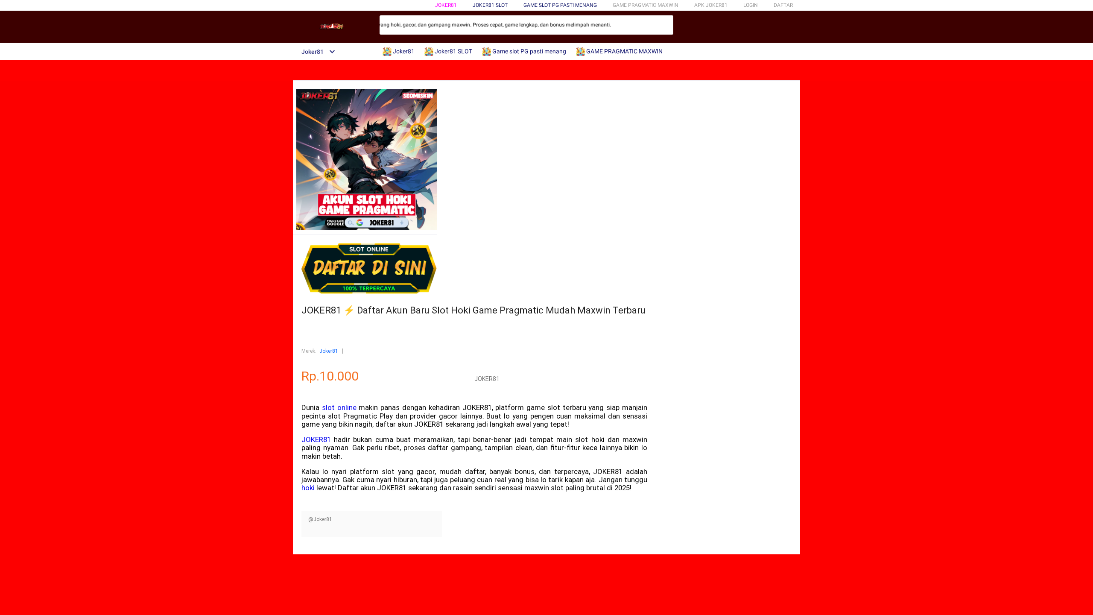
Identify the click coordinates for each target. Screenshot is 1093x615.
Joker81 (446, 5)
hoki (308, 487)
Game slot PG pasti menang (560, 5)
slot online (339, 407)
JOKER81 (316, 439)
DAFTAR (783, 5)
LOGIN (750, 5)
